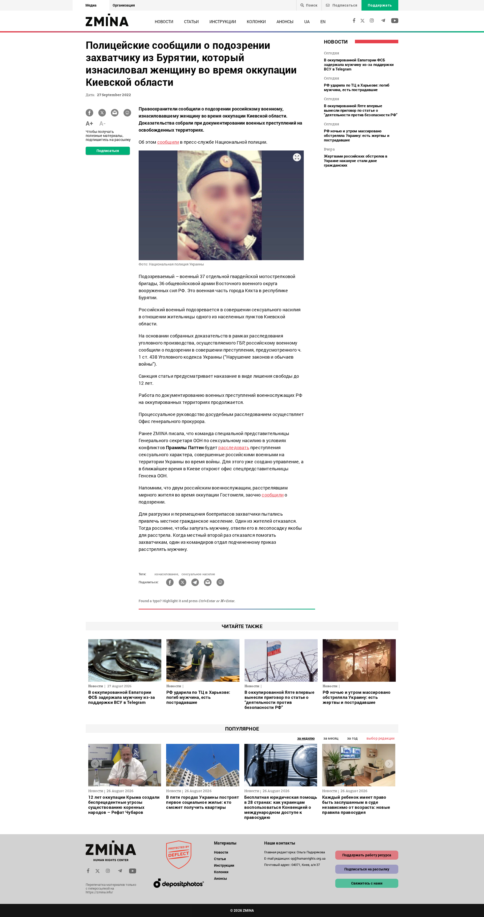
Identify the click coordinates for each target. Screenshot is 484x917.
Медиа (91, 5)
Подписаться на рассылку (366, 869)
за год (352, 738)
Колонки (256, 21)
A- (102, 123)
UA (307, 21)
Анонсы (285, 21)
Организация (124, 5)
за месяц (330, 738)
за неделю (306, 738)
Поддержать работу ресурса (366, 855)
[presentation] (95, 764)
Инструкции (222, 21)
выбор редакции (381, 738)
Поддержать (380, 5)
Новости (164, 21)
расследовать (233, 447)
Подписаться (344, 5)
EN (322, 21)
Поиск (312, 5)
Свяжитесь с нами (367, 883)
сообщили (168, 142)
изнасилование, (167, 574)
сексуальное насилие (198, 574)
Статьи (191, 21)
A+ (89, 123)
